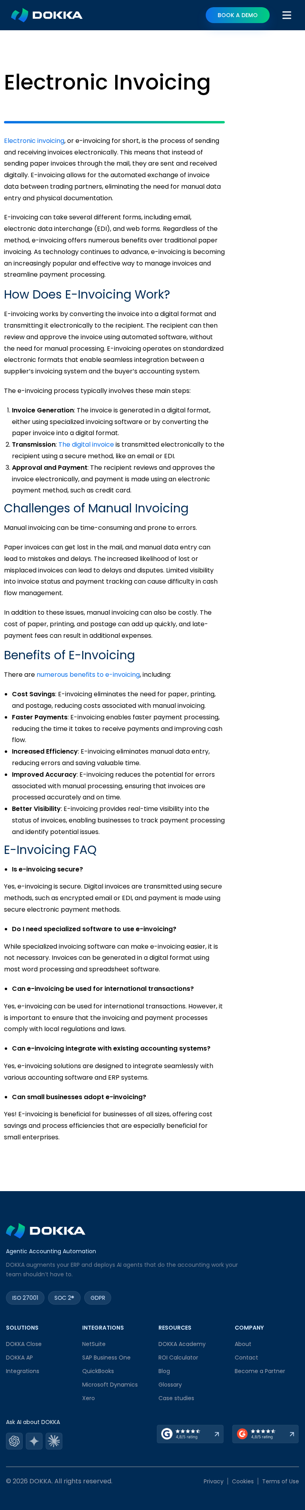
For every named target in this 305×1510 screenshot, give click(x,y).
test (14, 1442)
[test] (14, 1442)
